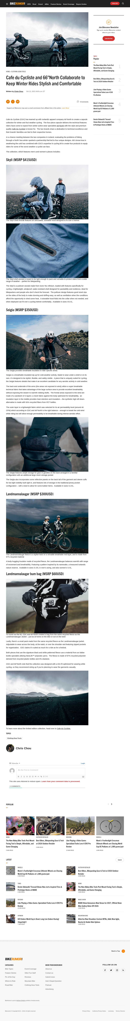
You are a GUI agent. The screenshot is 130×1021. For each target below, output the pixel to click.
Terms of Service (53, 529)
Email (39, 503)
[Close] (95, 487)
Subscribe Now (65, 523)
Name (39, 512)
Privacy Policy (41, 529)
